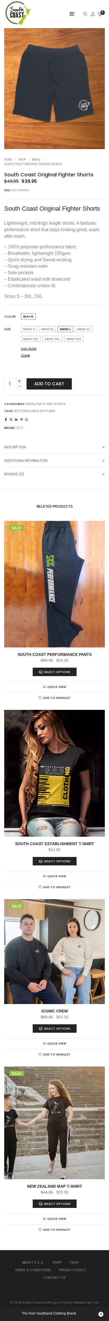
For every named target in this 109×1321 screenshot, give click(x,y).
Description (15, 447)
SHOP (57, 1262)
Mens (36, 159)
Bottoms (22, 411)
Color (10, 316)
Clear (25, 356)
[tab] (54, 447)
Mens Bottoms (43, 411)
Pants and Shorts (51, 404)
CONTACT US (54, 1277)
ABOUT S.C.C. (33, 1262)
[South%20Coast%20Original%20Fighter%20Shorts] (6, 419)
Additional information (26, 460)
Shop (22, 159)
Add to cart (49, 384)
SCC (19, 428)
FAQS (74, 1262)
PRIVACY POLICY (72, 1270)
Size (7, 329)
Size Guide (28, 349)
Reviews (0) (14, 474)
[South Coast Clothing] (18, 24)
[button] (98, 83)
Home (8, 159)
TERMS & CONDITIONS (33, 1270)
